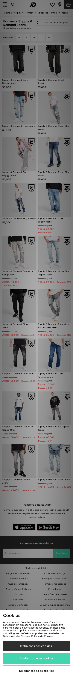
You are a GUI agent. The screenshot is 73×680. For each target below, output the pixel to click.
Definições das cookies (36, 646)
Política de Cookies (42, 636)
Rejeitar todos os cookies (36, 670)
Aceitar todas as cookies (37, 658)
